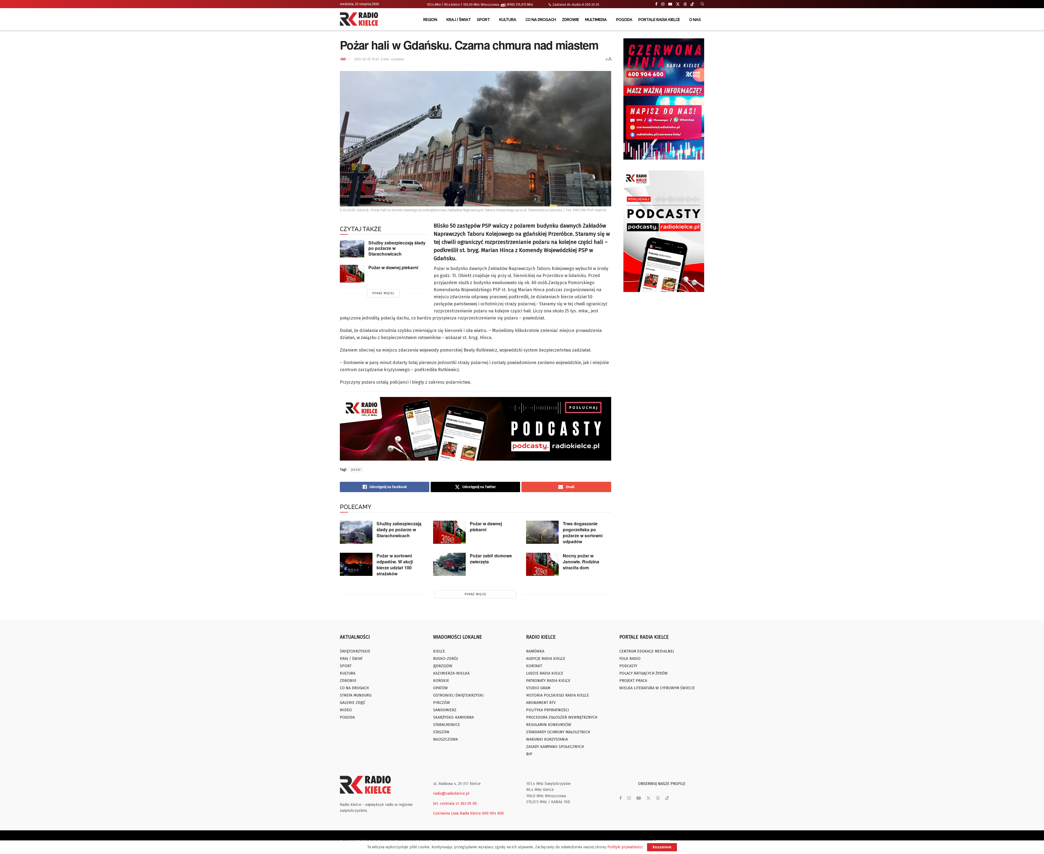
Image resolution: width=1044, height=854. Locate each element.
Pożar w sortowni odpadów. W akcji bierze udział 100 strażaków (395, 564)
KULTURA (507, 19)
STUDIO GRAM (538, 688)
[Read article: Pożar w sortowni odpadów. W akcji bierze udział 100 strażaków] (356, 564)
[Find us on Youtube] (670, 4)
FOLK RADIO (630, 658)
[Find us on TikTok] (692, 4)
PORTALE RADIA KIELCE (659, 19)
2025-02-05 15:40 (366, 59)
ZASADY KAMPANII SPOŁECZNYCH (555, 746)
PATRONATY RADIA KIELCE (548, 680)
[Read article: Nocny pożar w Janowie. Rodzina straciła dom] (542, 564)
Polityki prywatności (624, 847)
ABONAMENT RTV (541, 702)
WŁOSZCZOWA (445, 739)
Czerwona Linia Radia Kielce (457, 813)
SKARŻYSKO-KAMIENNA (453, 717)
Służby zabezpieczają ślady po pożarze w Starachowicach (399, 529)
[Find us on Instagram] (662, 4)
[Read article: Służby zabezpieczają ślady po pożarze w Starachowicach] (352, 248)
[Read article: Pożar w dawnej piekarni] (352, 273)
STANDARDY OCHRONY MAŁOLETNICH (558, 732)
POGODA (624, 19)
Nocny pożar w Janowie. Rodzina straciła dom (581, 561)
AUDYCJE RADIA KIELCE (545, 658)
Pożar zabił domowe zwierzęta (491, 558)
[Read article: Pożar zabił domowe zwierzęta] (449, 564)
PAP (343, 59)
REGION (430, 19)
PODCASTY (628, 666)
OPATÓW (440, 688)
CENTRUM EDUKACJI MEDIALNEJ (646, 651)
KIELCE (439, 651)
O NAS (695, 19)
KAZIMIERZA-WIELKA (451, 673)
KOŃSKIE (441, 680)
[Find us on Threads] (685, 4)
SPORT (483, 19)
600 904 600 (493, 813)
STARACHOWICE (446, 724)
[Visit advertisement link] (663, 99)
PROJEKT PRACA (633, 680)
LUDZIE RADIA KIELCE (544, 673)
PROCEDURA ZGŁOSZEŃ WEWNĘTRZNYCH (561, 717)
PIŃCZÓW (441, 702)
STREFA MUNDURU (355, 695)
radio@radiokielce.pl (451, 793)
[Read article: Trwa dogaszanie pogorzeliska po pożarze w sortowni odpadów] (542, 532)
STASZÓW (441, 732)
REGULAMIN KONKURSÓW (548, 724)
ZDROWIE (570, 19)
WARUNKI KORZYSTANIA (547, 739)
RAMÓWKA (535, 651)
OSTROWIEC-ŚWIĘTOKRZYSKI (458, 695)
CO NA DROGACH (541, 19)
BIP (529, 754)
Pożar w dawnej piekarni (393, 267)
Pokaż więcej (383, 293)
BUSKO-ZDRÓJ (445, 658)
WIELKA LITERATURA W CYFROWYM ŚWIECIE (657, 688)
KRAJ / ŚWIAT (458, 19)
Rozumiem (662, 847)
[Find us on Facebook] (656, 4)
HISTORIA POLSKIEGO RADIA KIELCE (557, 695)
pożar (356, 469)
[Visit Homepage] (360, 19)
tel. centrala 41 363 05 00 (455, 803)
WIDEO (346, 710)
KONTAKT (534, 666)
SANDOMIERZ (444, 710)
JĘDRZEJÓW (442, 666)
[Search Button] (702, 4)
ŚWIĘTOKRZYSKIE (355, 651)
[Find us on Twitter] (678, 4)
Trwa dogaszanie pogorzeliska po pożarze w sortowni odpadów (582, 532)
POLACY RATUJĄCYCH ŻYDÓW (643, 673)
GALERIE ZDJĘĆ (352, 702)
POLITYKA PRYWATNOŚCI (547, 710)
